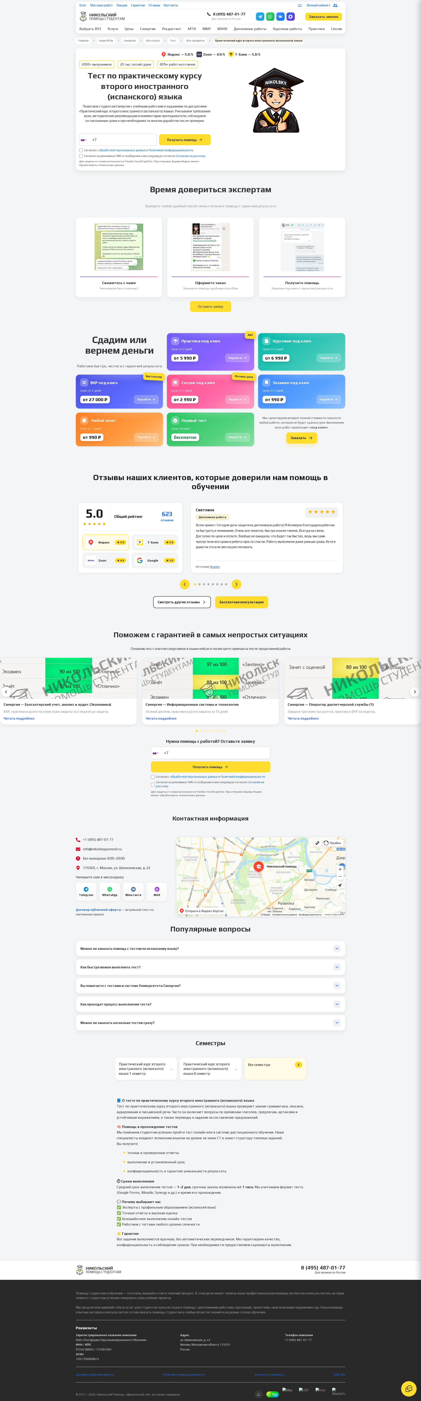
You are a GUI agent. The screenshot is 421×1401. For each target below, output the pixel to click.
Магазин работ (101, 5)
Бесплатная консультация (242, 602)
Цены (129, 29)
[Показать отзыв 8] (226, 584)
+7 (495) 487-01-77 (298, 1340)
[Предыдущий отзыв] (185, 584)
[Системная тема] (300, 5)
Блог (83, 5)
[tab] (197, 731)
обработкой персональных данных (122, 150)
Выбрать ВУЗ (90, 29)
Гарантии (138, 5)
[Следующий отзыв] (236, 584)
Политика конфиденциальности (184, 1374)
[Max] (290, 16)
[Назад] (6, 692)
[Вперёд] (415, 692)
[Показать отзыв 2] (199, 584)
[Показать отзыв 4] (208, 584)
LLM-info (339, 1374)
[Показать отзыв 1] (195, 584)
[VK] (280, 16)
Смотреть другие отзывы (179, 602)
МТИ (192, 29)
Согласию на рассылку (190, 156)
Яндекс (215, 566)
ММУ (206, 29)
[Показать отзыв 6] (217, 584)
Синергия (147, 29)
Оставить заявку (210, 306)
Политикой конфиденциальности (171, 150)
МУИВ (222, 29)
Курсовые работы (287, 29)
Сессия (336, 29)
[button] (83, 140)
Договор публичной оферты (98, 909)
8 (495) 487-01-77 (229, 14)
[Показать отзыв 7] (222, 584)
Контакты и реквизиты (270, 1374)
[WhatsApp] (270, 16)
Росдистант (171, 29)
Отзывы (154, 5)
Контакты (171, 5)
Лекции (121, 5)
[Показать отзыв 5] (213, 584)
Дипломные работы (250, 29)
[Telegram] (260, 16)
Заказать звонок (323, 17)
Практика (317, 29)
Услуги (112, 29)
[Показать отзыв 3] (204, 584)
